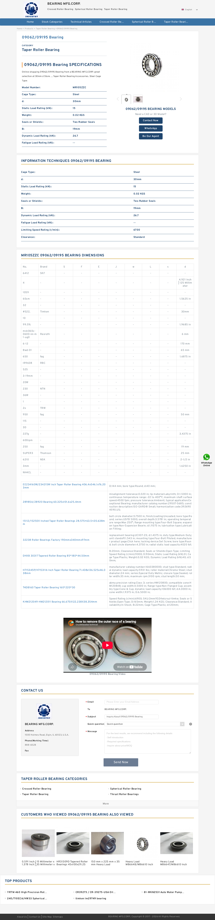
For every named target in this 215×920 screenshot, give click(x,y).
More (106, 803)
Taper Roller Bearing (176, 22)
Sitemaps (58, 917)
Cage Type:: (29, 94)
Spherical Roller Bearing (146, 22)
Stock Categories (52, 22)
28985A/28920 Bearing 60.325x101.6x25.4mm (52, 502)
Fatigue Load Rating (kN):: (38, 142)
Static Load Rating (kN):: (37, 108)
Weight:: (27, 115)
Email (90, 702)
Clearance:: (28, 237)
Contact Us (35, 917)
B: (23, 129)
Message (91, 731)
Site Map (47, 917)
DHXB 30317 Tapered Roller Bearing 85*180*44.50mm (56, 555)
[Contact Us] (207, 460)
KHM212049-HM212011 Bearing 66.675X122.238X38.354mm (60, 601)
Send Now (121, 762)
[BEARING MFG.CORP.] (31, 8)
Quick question (96, 724)
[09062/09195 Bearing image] (150, 63)
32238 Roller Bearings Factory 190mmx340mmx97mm (56, 540)
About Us (22, 917)
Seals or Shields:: (32, 122)
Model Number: (31, 87)
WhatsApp (150, 128)
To (89, 709)
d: (23, 101)
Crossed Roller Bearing (113, 22)
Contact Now (150, 120)
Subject (91, 716)
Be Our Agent (150, 136)
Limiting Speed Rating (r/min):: (40, 230)
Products (29, 28)
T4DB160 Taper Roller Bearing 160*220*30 (49, 587)
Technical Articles (81, 22)
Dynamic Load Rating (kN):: (39, 136)
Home (30, 22)
